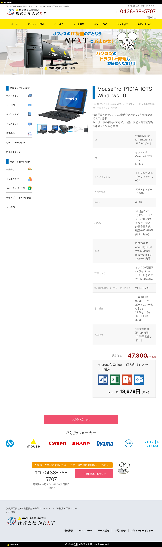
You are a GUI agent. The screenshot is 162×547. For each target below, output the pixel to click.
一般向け (10, 169)
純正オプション (13, 152)
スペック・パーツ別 (15, 188)
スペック (123, 104)
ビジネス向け (12, 179)
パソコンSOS (100, 24)
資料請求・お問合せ (95, 473)
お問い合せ (120, 530)
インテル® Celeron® (109, 104)
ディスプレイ (12, 124)
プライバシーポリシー (142, 530)
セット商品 (78, 24)
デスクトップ (12, 95)
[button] (84, 88)
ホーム (14, 24)
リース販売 (103, 530)
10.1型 (96, 104)
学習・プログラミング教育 (18, 197)
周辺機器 (10, 133)
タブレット (133, 104)
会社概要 (69, 530)
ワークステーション (15, 142)
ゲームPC (10, 207)
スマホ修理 (122, 24)
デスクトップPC (36, 24)
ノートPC (58, 24)
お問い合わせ (144, 24)
